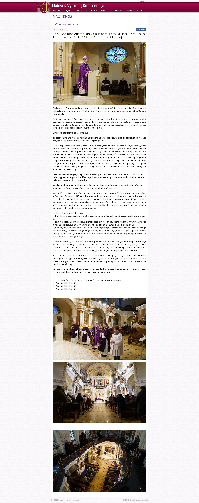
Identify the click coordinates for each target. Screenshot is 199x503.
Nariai (79, 10)
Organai (68, 10)
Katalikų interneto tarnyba (140, 500)
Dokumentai (116, 10)
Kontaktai (141, 10)
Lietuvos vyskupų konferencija (69, 500)
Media (129, 10)
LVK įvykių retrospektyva (66, 23)
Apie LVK (56, 10)
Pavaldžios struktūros (95, 10)
